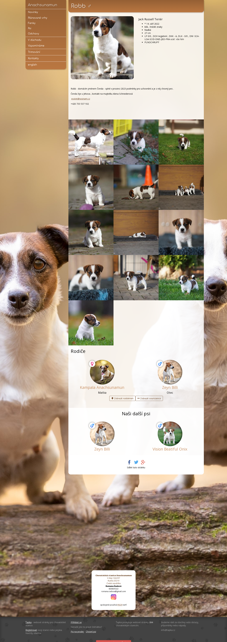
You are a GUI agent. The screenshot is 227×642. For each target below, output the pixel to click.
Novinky (33, 12)
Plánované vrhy (37, 18)
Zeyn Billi (170, 387)
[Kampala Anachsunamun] (102, 372)
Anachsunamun (42, 5)
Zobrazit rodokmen (123, 398)
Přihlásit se (76, 622)
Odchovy (33, 33)
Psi (29, 28)
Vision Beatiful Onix (170, 449)
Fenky (31, 23)
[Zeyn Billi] (170, 372)
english (32, 64)
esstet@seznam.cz (80, 98)
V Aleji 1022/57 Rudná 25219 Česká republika (113, 579)
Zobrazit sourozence (150, 398)
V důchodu (34, 40)
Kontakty (33, 58)
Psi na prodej (77, 631)
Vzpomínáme (36, 45)
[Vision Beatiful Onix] (170, 433)
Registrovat (31, 630)
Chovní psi (91, 631)
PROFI (119, 605)
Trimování (34, 52)
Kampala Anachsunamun (102, 387)
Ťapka (28, 622)
